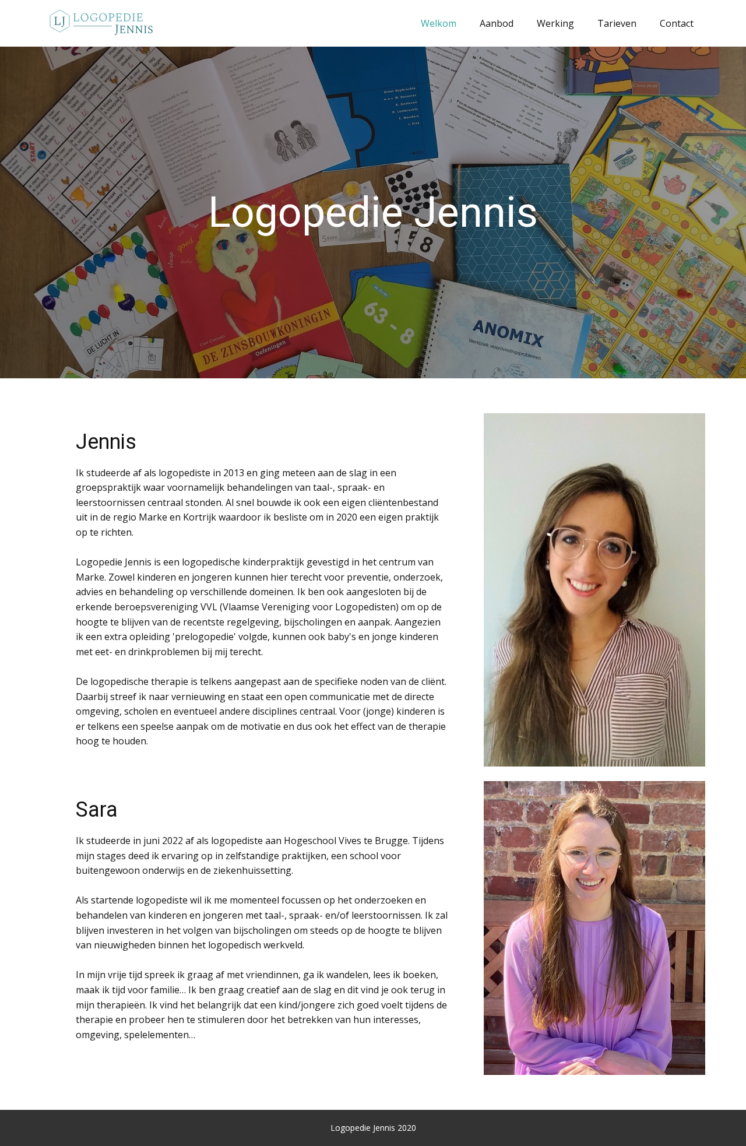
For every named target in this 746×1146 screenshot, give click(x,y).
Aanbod (496, 23)
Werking (555, 23)
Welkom (438, 23)
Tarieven (616, 23)
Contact (677, 23)
